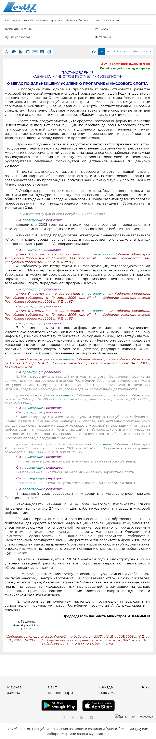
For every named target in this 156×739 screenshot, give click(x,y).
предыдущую (32, 250)
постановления (63, 359)
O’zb (123, 51)
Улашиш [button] (105, 37)
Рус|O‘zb (146, 51)
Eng (108, 51)
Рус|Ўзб (133, 51)
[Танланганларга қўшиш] (6, 51)
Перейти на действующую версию (125, 68)
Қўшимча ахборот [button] (17, 37)
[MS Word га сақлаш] (42, 51)
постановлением (100, 254)
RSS (145, 687)
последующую (33, 220)
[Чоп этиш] (49, 51)
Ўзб (116, 51)
